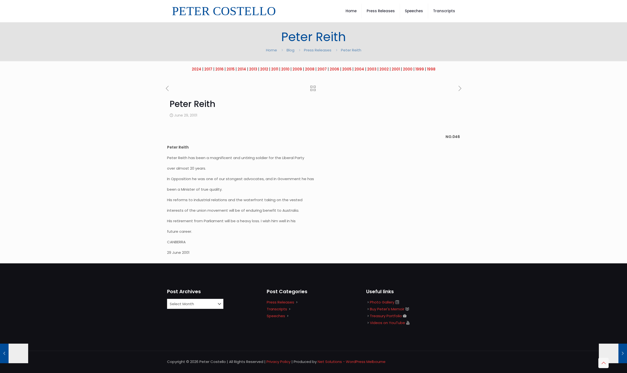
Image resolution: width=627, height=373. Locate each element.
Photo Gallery (382, 302)
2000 (407, 69)
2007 (322, 69)
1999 (419, 69)
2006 (334, 69)
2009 (297, 69)
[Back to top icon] (603, 363)
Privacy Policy (278, 361)
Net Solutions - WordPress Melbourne (352, 361)
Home (271, 50)
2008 (309, 69)
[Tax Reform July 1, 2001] (613, 353)
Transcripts (277, 309)
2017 (208, 69)
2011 (274, 69)
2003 (371, 69)
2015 (231, 69)
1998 (431, 69)
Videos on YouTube (387, 322)
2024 (196, 69)
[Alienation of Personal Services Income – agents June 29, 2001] (14, 353)
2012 (264, 69)
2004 (359, 69)
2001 (396, 69)
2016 (219, 69)
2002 (384, 69)
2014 (242, 69)
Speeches (276, 315)
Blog (290, 50)
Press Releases (317, 50)
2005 (346, 69)
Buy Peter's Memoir (387, 309)
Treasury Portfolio (386, 315)
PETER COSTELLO (224, 11)
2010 (285, 69)
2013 (253, 69)
